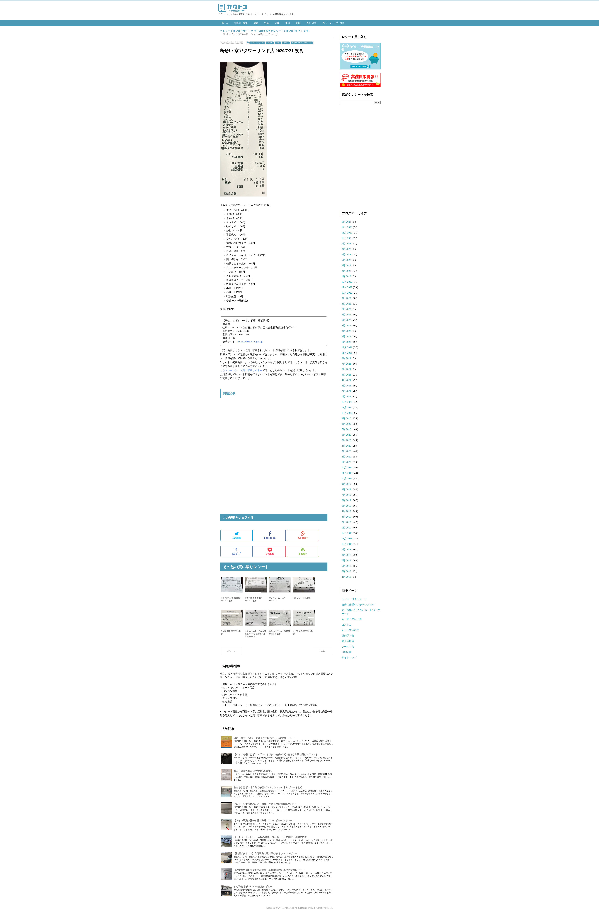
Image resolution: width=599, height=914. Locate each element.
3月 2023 (347, 265)
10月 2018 (347, 544)
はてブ (236, 551)
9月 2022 (347, 298)
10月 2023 (347, 238)
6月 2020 (347, 434)
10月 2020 (347, 413)
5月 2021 (347, 374)
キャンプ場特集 (350, 630)
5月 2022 (347, 320)
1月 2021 (347, 396)
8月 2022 (347, 303)
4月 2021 (347, 380)
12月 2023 (347, 227)
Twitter (236, 537)
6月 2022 (347, 314)
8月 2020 (347, 424)
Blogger (328, 908)
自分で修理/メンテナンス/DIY (358, 604)
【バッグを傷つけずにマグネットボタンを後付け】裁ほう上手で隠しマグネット (276, 754)
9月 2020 (347, 418)
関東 (256, 23)
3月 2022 (347, 331)
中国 (287, 23)
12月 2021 (347, 347)
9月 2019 (347, 484)
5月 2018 (347, 571)
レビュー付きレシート (354, 599)
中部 (266, 23)
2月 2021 (347, 391)
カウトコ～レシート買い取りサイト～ (241, 370)
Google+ (303, 537)
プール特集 (348, 646)
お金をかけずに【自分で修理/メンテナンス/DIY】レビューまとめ (268, 787)
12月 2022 (347, 281)
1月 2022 (347, 342)
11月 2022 (347, 287)
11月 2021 (347, 352)
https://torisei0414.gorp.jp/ (250, 341)
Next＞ (323, 651)
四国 (298, 23)
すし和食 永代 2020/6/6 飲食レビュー (253, 886)
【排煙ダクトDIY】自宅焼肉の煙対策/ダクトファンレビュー (265, 853)
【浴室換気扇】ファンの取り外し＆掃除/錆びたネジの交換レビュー (269, 870)
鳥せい (285, 43)
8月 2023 (347, 249)
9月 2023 (347, 243)
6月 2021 (347, 369)
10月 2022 (347, 292)
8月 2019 (347, 489)
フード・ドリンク (257, 43)
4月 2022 (347, 325)
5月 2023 (347, 260)
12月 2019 (347, 467)
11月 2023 (347, 232)
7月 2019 (347, 495)
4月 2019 (347, 511)
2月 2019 (347, 522)
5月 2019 (347, 505)
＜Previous (231, 651)
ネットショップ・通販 (334, 23)
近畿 (277, 23)
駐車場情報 (348, 641)
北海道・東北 (240, 23)
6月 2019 (347, 500)
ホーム (225, 23)
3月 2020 (347, 451)
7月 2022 (347, 309)
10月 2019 (347, 478)
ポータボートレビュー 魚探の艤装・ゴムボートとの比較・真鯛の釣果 (270, 837)
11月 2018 (347, 538)
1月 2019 (347, 527)
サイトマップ (349, 657)
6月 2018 (347, 566)
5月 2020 (347, 440)
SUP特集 (346, 652)
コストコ (347, 624)
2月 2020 (347, 456)
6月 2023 (347, 254)
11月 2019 (347, 473)
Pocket (270, 553)
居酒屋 (270, 43)
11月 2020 (347, 407)
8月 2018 (347, 555)
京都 (277, 43)
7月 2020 (347, 429)
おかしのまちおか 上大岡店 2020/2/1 (253, 771)
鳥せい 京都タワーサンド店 (301, 43)
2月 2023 (347, 271)
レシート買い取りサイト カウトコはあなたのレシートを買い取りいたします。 (267, 30)
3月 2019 (347, 516)
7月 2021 (347, 363)
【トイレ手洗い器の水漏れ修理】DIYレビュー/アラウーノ (264, 820)
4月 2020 (347, 445)
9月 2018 (347, 549)
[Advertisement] (273, 433)
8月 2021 (347, 358)
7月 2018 (347, 560)
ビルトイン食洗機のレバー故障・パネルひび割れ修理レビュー (266, 804)
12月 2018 (347, 533)
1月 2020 (347, 462)
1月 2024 (347, 221)
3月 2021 (347, 385)
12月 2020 (347, 402)
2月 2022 (347, 336)
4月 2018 (347, 576)
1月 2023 (347, 276)
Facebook (269, 537)
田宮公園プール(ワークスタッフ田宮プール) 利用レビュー (264, 738)
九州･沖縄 (312, 23)
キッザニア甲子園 (352, 619)
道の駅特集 (348, 635)
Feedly (303, 553)
